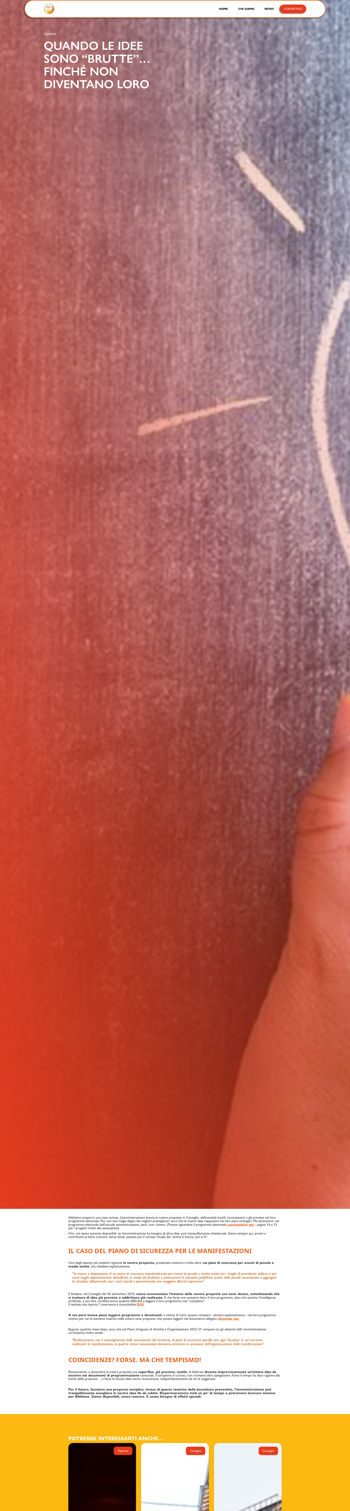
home (223, 9)
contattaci (293, 9)
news (269, 9)
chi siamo (246, 9)
